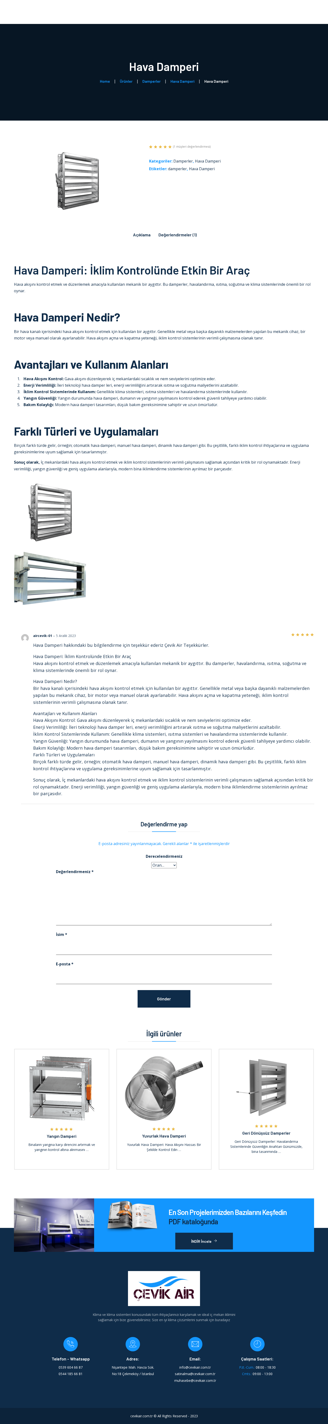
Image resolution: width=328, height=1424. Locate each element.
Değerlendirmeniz (75, 871)
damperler (177, 168)
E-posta (64, 964)
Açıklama (142, 234)
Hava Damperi (208, 161)
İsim (61, 934)
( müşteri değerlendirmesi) (192, 147)
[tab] (142, 233)
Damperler (183, 161)
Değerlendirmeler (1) (177, 234)
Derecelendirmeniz (164, 856)
